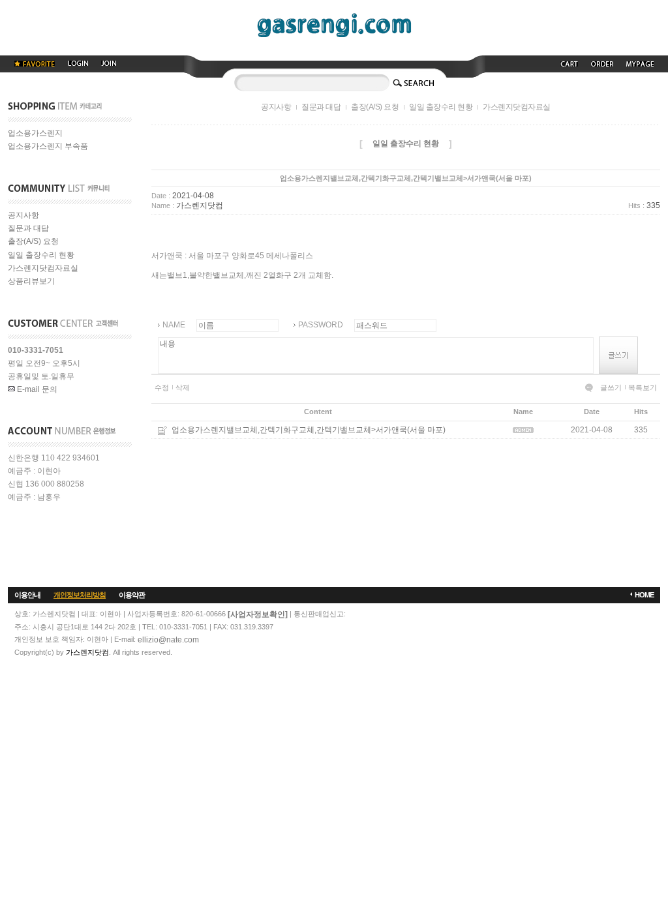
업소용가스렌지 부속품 (48, 146)
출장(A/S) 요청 (33, 242)
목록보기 (642, 387)
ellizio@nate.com (168, 639)
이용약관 (132, 595)
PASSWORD (320, 324)
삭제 (182, 387)
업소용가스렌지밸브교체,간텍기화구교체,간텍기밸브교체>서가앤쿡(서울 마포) (309, 429)
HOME (644, 595)
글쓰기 (611, 387)
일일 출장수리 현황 (41, 255)
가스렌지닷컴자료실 (43, 268)
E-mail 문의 (36, 389)
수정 (162, 387)
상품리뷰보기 (31, 281)
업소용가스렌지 (35, 133)
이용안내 (27, 595)
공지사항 (23, 215)
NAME (173, 324)
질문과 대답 (28, 228)
